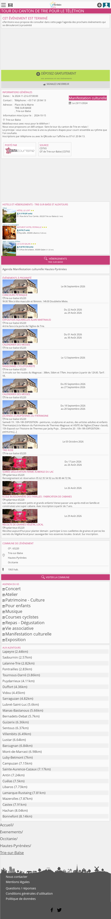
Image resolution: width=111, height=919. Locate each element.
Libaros (7, 787)
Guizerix (8, 722)
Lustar (7, 739)
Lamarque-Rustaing (17, 793)
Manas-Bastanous (15, 710)
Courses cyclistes (21, 617)
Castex (7, 804)
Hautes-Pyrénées (17, 557)
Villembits (9, 734)
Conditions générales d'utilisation (29, 893)
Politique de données (21, 899)
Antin (6, 775)
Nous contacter (16, 877)
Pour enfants (18, 605)
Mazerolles (10, 798)
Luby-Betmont (12, 757)
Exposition (15, 639)
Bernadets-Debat (14, 716)
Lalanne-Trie (11, 663)
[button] (55, 75)
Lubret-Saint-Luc (14, 704)
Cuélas (7, 781)
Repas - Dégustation (25, 622)
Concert (13, 588)
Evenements (11, 831)
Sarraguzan (10, 698)
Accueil (6, 824)
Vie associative (19, 628)
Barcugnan (10, 745)
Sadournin (10, 657)
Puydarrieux (11, 681)
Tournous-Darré (14, 675)
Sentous (8, 728)
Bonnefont (10, 816)
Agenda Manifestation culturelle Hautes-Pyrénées (34, 269)
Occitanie (13, 562)
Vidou (6, 692)
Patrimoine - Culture (25, 600)
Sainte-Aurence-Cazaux (19, 769)
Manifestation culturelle (88, 98)
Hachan (8, 810)
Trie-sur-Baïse (15, 553)
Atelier (11, 594)
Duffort (7, 687)
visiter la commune (55, 577)
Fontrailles (10, 669)
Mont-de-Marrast (15, 751)
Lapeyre (8, 651)
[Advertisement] (55, 49)
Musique (13, 611)
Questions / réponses (21, 888)
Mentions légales (18, 882)
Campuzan (10, 763)
